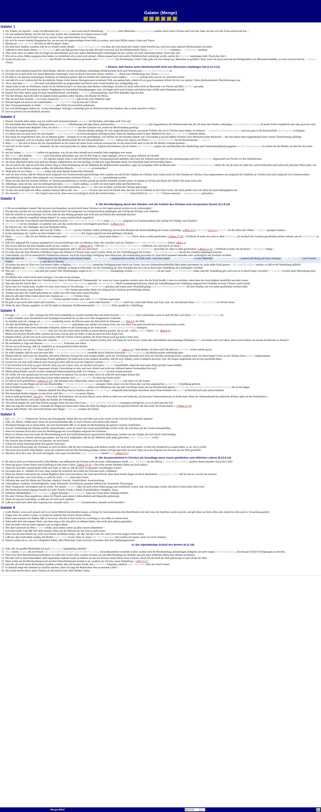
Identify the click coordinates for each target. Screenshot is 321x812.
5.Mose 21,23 (205, 248)
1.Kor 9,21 (127, 349)
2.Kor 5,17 (141, 561)
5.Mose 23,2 (121, 453)
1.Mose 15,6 (117, 223)
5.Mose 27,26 (175, 236)
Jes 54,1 (38, 396)
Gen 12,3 (213, 230)
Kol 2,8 (130, 321)
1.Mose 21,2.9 (44, 380)
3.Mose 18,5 (85, 245)
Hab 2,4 (181, 242)
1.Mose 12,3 (189, 230)
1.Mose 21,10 (184, 405)
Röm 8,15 (165, 330)
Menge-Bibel (57, 809)
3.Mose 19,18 (84, 464)
